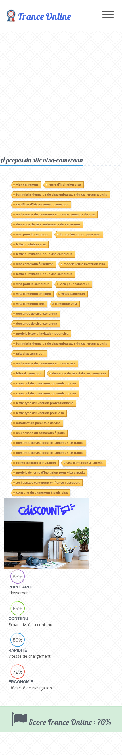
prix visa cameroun (30, 353)
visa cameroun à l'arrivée (34, 264)
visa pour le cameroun (32, 234)
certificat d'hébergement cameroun (42, 204)
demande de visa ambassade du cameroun (48, 224)
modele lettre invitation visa (84, 264)
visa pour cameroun (75, 284)
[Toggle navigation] (108, 15)
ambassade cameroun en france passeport (48, 482)
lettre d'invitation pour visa (80, 234)
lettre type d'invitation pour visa (40, 413)
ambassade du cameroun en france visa (45, 363)
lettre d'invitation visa (65, 184)
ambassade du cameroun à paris (40, 433)
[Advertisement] (61, 92)
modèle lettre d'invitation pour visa (42, 333)
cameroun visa (66, 303)
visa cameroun (27, 184)
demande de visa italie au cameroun (79, 373)
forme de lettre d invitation (36, 462)
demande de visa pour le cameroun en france (49, 442)
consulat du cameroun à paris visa (42, 492)
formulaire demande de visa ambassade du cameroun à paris (61, 194)
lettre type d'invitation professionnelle (44, 403)
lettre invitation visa (31, 244)
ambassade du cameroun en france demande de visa (55, 214)
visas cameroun (73, 293)
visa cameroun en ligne (33, 293)
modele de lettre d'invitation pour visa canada (50, 472)
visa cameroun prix (30, 303)
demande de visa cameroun (36, 313)
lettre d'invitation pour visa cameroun (44, 254)
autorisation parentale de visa (38, 423)
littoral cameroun (29, 373)
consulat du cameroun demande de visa (46, 383)
